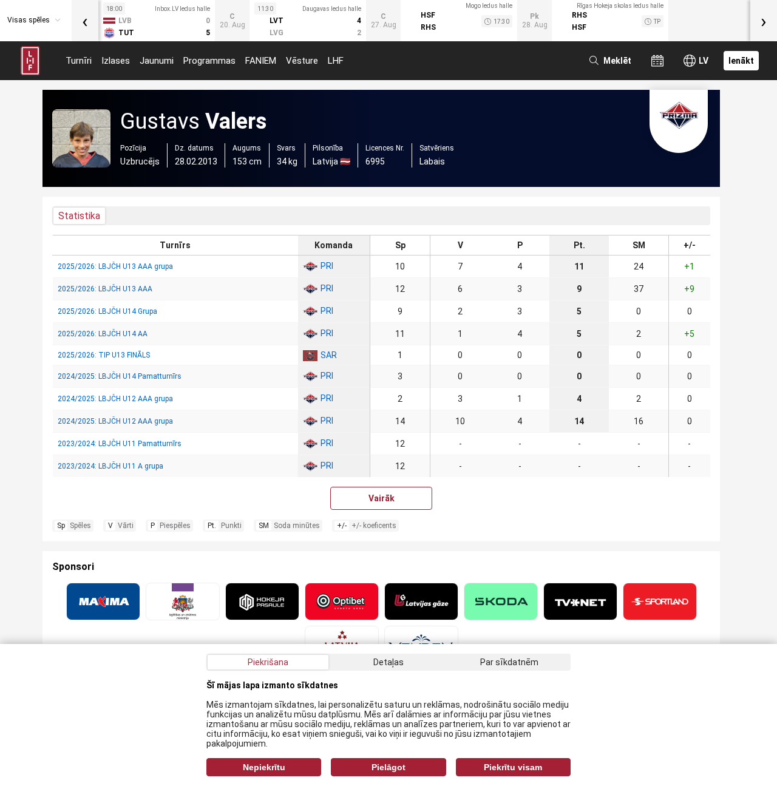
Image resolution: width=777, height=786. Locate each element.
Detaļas (388, 662)
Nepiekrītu (264, 767)
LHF (336, 60)
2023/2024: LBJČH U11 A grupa (110, 466)
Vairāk (381, 498)
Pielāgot (388, 767)
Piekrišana (268, 662)
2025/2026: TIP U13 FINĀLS (104, 355)
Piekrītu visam (513, 767)
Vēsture (302, 60)
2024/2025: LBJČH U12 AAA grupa (115, 399)
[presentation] (85, 20)
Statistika (79, 216)
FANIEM (260, 60)
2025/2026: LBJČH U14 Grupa (107, 311)
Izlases (115, 60)
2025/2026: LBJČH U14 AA (103, 334)
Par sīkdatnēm (509, 662)
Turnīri (79, 60)
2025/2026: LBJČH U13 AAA (105, 289)
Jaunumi (157, 60)
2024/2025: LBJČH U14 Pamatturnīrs (120, 376)
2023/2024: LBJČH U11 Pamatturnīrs (120, 443)
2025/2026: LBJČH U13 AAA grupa (115, 266)
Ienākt (741, 61)
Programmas (209, 60)
